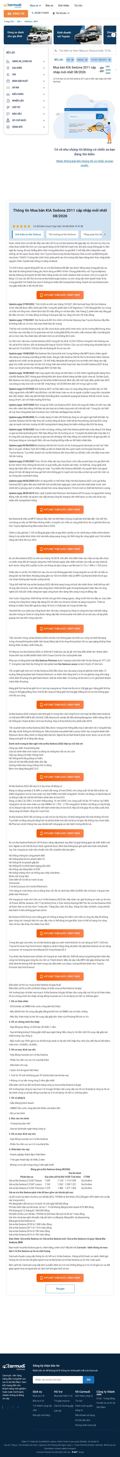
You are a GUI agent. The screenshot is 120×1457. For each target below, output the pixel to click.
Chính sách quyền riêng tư (84, 1408)
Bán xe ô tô (38, 1401)
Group (77, 1452)
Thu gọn (60, 1288)
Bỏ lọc (58, 59)
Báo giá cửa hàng (41, 1415)
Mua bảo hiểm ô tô (63, 1396)
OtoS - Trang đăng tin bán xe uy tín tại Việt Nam (105, 1402)
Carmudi (81, 1247)
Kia (56, 275)
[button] (26, 61)
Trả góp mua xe (62, 1401)
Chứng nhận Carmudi (85, 1425)
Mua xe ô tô (38, 1396)
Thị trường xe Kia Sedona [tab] (62, 234)
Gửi (88, 1379)
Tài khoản (61, 13)
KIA (18, 21)
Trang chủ (8, 21)
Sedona (28, 21)
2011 (36, 21)
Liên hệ (57, 1411)
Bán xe (49, 5)
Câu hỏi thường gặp (64, 1406)
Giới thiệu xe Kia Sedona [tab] (28, 234)
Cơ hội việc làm (82, 1420)
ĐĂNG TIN (18, 13)
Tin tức (78, 5)
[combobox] (86, 50)
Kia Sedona (14, 519)
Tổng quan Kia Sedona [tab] (95, 234)
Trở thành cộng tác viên (42, 1408)
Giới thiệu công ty (84, 1396)
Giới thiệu (63, 5)
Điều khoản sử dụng (85, 1415)
